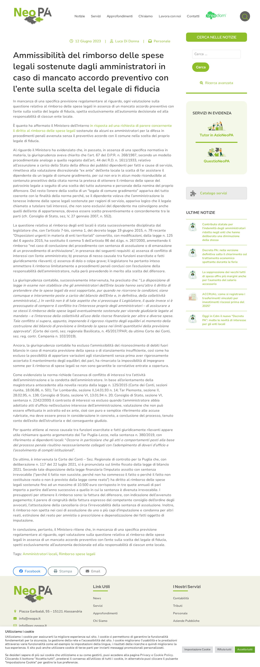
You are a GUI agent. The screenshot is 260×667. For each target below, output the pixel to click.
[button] (245, 16)
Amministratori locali (40, 554)
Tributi (177, 606)
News (97, 598)
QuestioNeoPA (217, 161)
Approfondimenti (105, 613)
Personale (162, 41)
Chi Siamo (100, 621)
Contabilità (181, 598)
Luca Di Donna (127, 41)
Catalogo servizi (213, 193)
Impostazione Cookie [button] (197, 649)
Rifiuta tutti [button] (224, 649)
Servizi (98, 606)
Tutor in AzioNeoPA (216, 135)
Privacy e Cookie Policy (156, 655)
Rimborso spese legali (77, 554)
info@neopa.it (29, 618)
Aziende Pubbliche (186, 621)
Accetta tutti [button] (244, 649)
